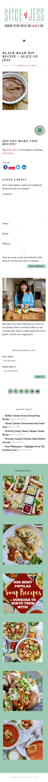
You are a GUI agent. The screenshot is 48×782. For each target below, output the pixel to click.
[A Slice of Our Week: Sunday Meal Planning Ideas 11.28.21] (23, 740)
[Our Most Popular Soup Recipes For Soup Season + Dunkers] (23, 593)
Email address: (9, 366)
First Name (7, 356)
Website (6, 243)
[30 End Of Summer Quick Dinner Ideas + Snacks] (23, 496)
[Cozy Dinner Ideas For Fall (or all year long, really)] (23, 691)
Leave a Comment (30, 65)
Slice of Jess (24, 18)
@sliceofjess (13, 149)
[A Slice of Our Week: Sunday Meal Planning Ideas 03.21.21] (23, 642)
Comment (7, 194)
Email (5, 233)
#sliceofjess (8, 153)
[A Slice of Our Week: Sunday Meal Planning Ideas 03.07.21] (23, 544)
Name (6, 223)
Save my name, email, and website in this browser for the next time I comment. (22, 259)
